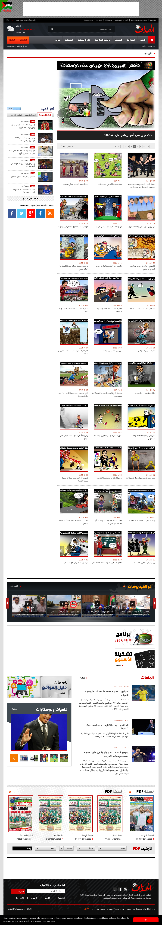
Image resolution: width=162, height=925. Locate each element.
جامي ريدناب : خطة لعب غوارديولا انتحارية (109, 310)
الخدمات (69, 40)
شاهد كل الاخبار (30, 198)
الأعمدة (118, 40)
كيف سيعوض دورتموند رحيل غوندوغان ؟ (140, 477)
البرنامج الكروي (16, 114)
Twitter (19, 46)
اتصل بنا (99, 20)
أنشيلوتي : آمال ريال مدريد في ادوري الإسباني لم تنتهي (142, 267)
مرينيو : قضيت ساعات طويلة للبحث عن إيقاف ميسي (73, 267)
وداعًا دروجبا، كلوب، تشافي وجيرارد (75, 184)
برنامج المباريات (102, 40)
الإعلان (34, 898)
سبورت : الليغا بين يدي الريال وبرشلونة (108, 435)
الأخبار (142, 40)
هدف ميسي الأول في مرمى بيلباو (110, 184)
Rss (26, 46)
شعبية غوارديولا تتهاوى (146, 350)
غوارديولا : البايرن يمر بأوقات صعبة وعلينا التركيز (75, 479)
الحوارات (131, 40)
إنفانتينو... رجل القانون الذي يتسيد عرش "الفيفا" (107, 726)
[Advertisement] (81, 9)
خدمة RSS (108, 20)
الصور (12, 39)
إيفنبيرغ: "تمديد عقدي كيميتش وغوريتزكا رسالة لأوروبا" (23, 126)
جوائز (57, 40)
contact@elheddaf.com (16, 909)
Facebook (11, 46)
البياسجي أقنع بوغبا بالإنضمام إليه (75, 562)
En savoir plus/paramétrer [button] (44, 921)
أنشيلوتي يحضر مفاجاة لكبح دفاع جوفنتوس (143, 437)
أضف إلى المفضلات (121, 20)
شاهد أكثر (14, 586)
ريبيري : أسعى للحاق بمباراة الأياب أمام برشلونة (74, 437)
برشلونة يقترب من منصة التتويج (109, 477)
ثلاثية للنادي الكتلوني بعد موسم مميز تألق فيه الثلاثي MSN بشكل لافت (141, 185)
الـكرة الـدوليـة (45, 114)
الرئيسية (153, 20)
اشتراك (21, 891)
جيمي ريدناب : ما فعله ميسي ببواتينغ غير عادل (73, 310)
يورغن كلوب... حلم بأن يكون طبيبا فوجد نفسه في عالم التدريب (106, 754)
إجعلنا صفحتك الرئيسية (139, 20)
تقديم (47, 898)
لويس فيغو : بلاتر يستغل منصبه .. (142, 562)
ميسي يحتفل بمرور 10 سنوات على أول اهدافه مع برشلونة (108, 522)
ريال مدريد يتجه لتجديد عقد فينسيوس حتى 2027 (25, 139)
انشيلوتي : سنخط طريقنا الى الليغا (142, 308)
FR (7, 20)
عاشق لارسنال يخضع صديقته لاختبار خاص (107, 562)
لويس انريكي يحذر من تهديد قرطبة (142, 520)
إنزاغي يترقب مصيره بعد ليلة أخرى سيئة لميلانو (73, 522)
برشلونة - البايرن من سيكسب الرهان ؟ (108, 226)
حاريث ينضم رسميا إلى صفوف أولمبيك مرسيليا (24, 191)
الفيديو (23, 39)
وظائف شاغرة (88, 20)
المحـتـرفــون (30, 114)
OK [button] (145, 920)
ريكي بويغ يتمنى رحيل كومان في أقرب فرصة (23, 165)
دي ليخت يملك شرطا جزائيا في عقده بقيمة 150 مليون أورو (22, 152)
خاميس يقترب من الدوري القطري (23, 176)
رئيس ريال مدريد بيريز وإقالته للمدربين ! (141, 226)
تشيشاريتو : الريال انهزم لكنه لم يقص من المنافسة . (73, 352)
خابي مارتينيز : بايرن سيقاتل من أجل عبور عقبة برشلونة (73, 394)
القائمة (118, 665)
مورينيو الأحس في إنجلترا (112, 350)
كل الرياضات (84, 40)
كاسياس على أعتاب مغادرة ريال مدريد (109, 265)
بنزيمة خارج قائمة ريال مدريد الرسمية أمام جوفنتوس (107, 394)
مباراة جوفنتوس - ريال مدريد (145, 393)
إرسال (28, 848)
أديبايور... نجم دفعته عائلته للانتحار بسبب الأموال (106, 693)
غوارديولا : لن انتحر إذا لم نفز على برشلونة (73, 226)
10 (148, 146)
